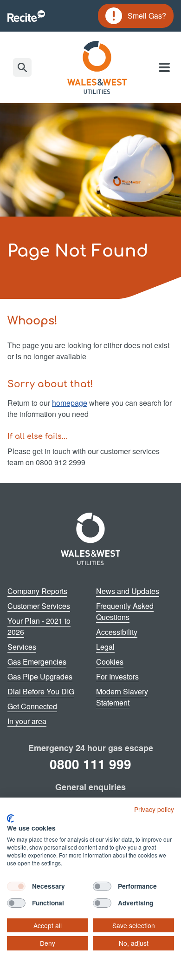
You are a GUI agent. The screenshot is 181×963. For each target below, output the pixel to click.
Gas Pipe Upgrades (39, 676)
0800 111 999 (90, 763)
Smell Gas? (135, 17)
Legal (105, 646)
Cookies (109, 661)
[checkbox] (16, 886)
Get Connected (32, 706)
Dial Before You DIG (40, 691)
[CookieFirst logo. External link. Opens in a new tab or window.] (10, 818)
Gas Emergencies (36, 661)
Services (21, 646)
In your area (26, 721)
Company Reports (37, 591)
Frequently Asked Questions (125, 611)
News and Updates (127, 591)
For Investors (117, 676)
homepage (69, 402)
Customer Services (38, 605)
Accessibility (116, 632)
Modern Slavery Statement (122, 697)
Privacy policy (154, 809)
